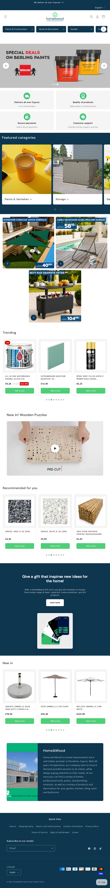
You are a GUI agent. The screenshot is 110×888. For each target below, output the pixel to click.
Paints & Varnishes (17, 199)
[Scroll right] (103, 29)
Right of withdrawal (59, 832)
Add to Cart (20, 391)
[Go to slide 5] (56, 399)
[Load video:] (55, 448)
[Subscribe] (52, 848)
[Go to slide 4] (53, 399)
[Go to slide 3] (57, 84)
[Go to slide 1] (52, 84)
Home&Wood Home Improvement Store (28, 882)
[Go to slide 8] (63, 399)
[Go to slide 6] (58, 399)
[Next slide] (104, 66)
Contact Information (73, 826)
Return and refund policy (48, 826)
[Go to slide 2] (55, 84)
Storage (61, 199)
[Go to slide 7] (61, 399)
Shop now (55, 602)
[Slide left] (49, 209)
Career (75, 832)
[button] (6, 17)
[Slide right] (61, 209)
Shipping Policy (26, 826)
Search (12, 826)
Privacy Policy (92, 826)
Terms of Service (40, 832)
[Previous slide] (6, 66)
